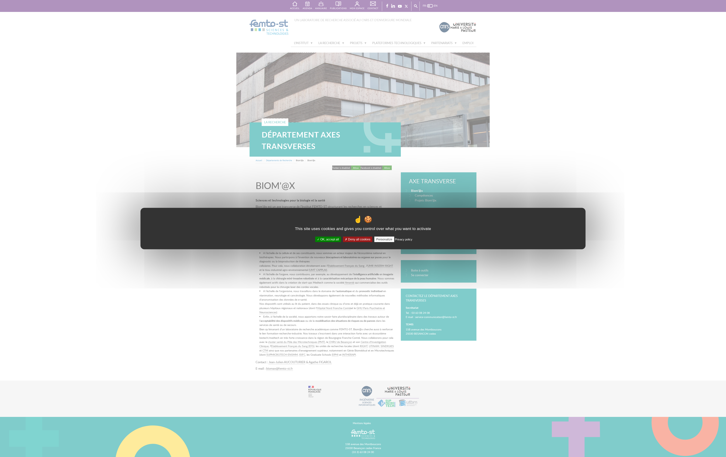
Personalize (384, 239)
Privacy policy (403, 239)
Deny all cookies (358, 239)
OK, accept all (329, 239)
